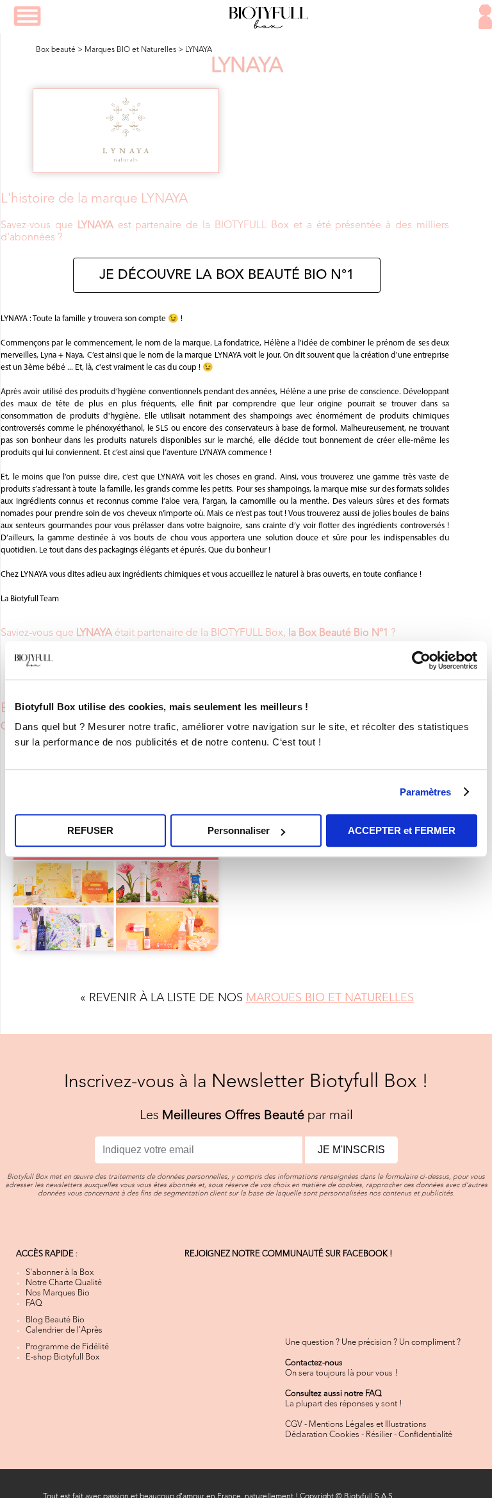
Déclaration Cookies (322, 1435)
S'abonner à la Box (60, 1273)
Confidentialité (425, 1435)
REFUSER (90, 830)
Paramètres (426, 791)
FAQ (34, 1303)
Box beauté (56, 50)
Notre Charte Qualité (64, 1283)
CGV (293, 1424)
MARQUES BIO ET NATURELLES (330, 998)
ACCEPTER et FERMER (401, 830)
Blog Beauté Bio (55, 1320)
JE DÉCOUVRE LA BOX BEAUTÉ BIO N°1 (226, 275)
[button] (27, 16)
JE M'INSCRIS (351, 1149)
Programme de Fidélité (67, 1347)
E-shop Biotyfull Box (62, 1357)
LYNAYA (198, 50)
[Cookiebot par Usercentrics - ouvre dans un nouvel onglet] (421, 660)
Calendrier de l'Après (64, 1330)
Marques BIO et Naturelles (130, 50)
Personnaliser (239, 830)
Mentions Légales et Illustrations (368, 1424)
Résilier (379, 1435)
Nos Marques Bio (58, 1293)
